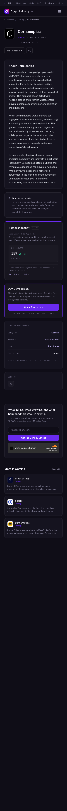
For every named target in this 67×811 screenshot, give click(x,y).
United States (52, 346)
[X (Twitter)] (11, 384)
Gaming (20, 19)
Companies (9, 19)
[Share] (29, 51)
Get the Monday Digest (33, 438)
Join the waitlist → (19, 274)
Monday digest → (54, 3)
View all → (57, 469)
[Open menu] (59, 11)
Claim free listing (33, 307)
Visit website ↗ (14, 50)
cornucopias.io (52, 339)
